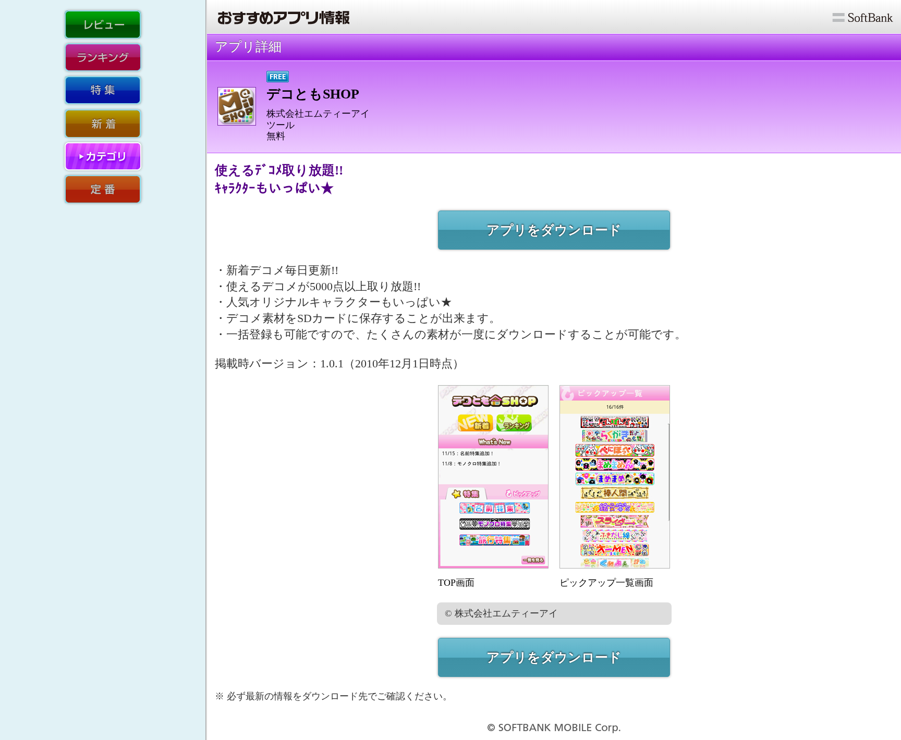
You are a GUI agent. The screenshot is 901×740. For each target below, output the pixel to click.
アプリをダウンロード (554, 230)
